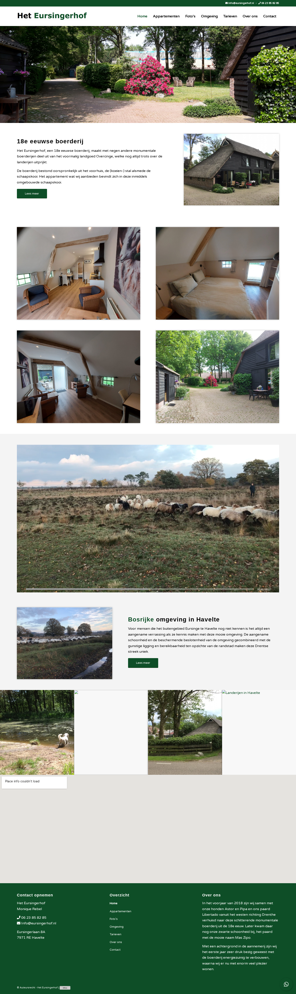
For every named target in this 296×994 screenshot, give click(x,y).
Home (113, 903)
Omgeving (117, 927)
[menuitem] (142, 16)
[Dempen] (275, 589)
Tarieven (115, 934)
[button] (148, 518)
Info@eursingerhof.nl (241, 3)
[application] (148, 518)
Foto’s (114, 919)
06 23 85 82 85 (270, 3)
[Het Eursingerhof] (52, 16)
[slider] (140, 589)
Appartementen (120, 911)
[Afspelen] (20, 589)
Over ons (116, 942)
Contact (115, 949)
